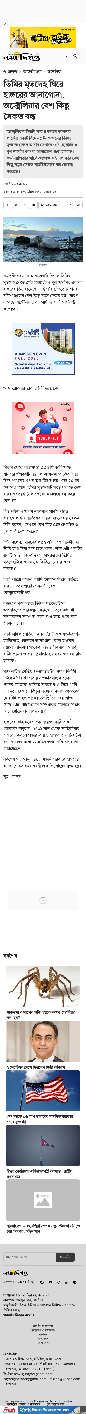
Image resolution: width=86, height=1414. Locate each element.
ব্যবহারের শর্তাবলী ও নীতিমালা (23, 1404)
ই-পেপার (8, 1282)
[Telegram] (73, 1282)
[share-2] (16, 205)
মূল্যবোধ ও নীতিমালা (43, 1330)
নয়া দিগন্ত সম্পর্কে (43, 1326)
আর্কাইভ (67, 1401)
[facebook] (41, 1282)
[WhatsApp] (66, 1282)
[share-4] (34, 205)
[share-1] (7, 205)
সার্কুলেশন (43, 1338)
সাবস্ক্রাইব (65, 1257)
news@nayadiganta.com (33, 1374)
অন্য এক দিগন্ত (25, 1282)
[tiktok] (58, 1282)
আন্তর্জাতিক (32, 71)
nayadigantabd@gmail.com (24, 1379)
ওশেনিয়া (54, 71)
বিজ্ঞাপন (43, 1334)
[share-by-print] (79, 205)
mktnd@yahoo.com (64, 1379)
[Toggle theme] (67, 56)
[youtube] (49, 1282)
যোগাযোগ (43, 1342)
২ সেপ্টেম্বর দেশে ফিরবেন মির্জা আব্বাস (36, 1067)
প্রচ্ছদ (12, 71)
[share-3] (25, 205)
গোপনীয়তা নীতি (55, 1404)
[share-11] (70, 205)
